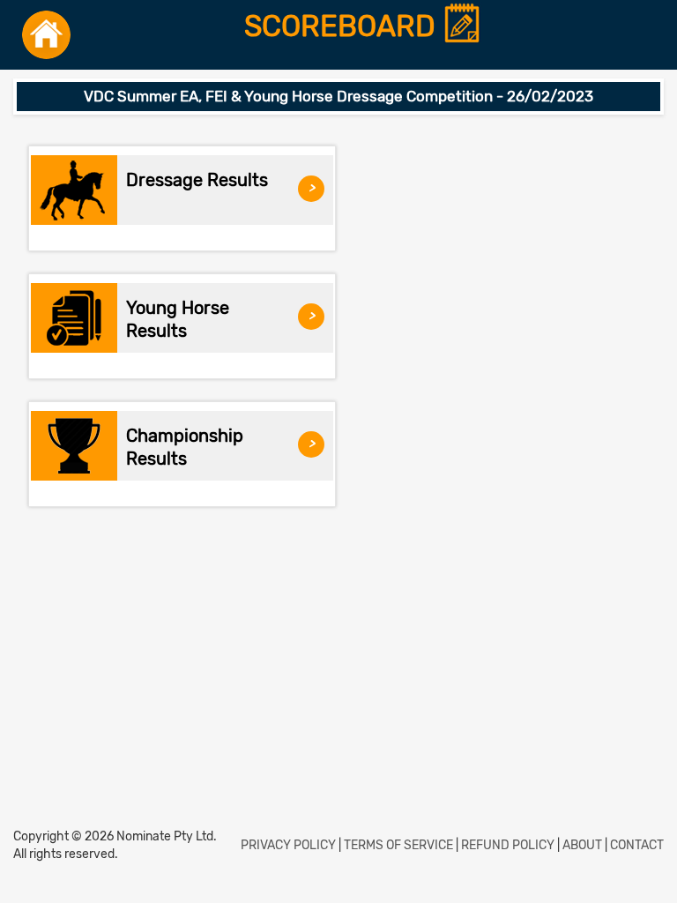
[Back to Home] (46, 35)
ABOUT (582, 845)
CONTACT (637, 845)
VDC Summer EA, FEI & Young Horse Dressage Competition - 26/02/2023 (338, 96)
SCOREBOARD (343, 27)
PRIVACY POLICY (288, 845)
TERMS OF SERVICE (398, 845)
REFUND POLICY (507, 845)
